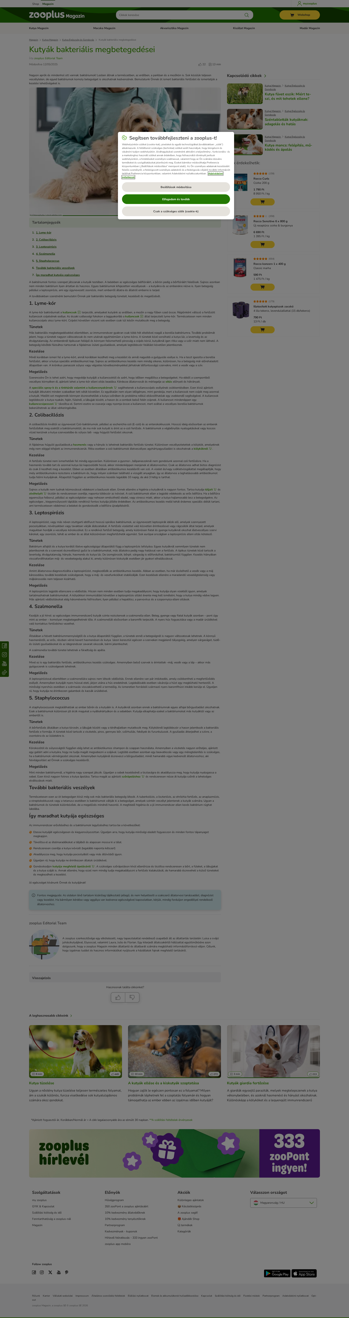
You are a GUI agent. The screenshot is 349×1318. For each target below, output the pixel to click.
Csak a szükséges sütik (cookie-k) (176, 211)
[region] (176, 176)
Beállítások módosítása (176, 187)
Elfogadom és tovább (176, 199)
